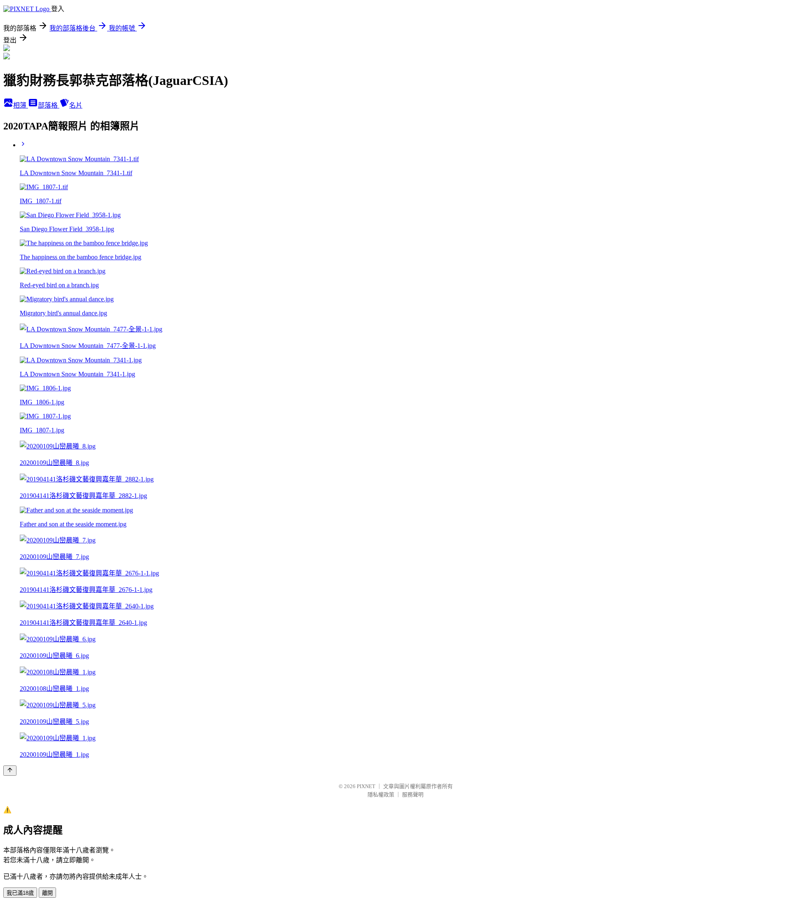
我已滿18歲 (20, 893)
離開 (47, 893)
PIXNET (366, 786)
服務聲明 (413, 794)
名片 (75, 105)
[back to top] (9, 770)
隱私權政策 (380, 794)
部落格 (48, 105)
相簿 (20, 105)
